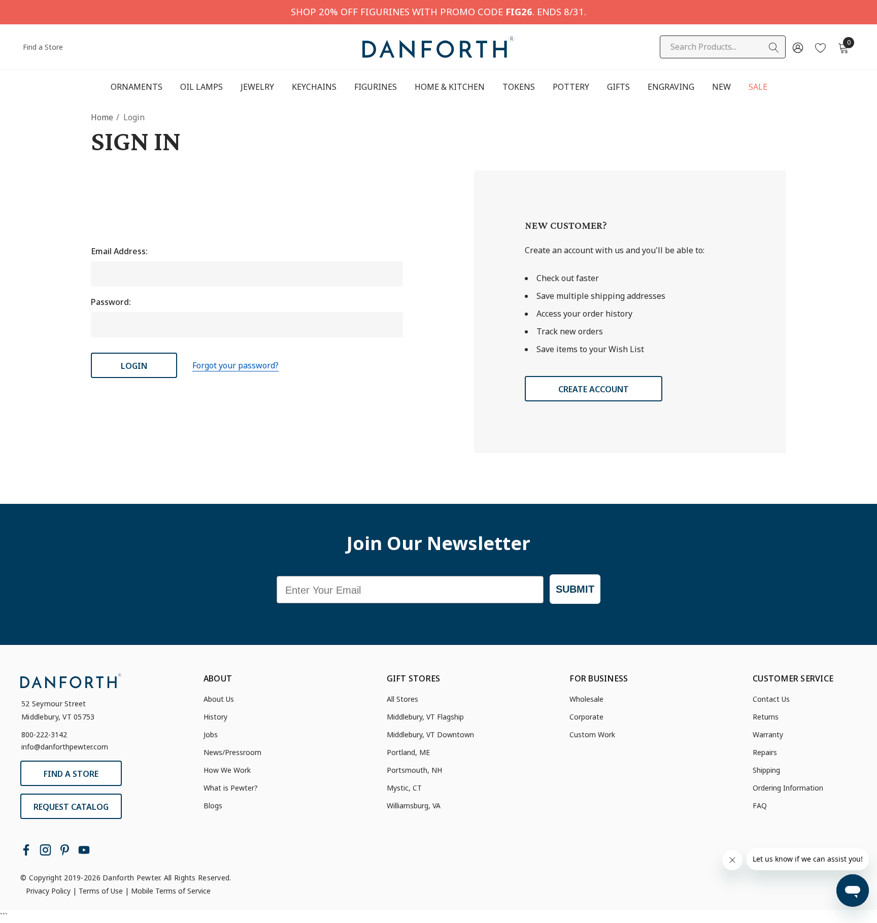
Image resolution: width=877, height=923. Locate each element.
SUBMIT (575, 589)
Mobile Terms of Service (171, 891)
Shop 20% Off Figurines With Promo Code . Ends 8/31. (438, 11)
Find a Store (43, 47)
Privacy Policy (48, 891)
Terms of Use (101, 891)
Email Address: (119, 251)
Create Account (593, 389)
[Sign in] (797, 47)
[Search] (774, 48)
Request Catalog (71, 806)
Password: (111, 302)
